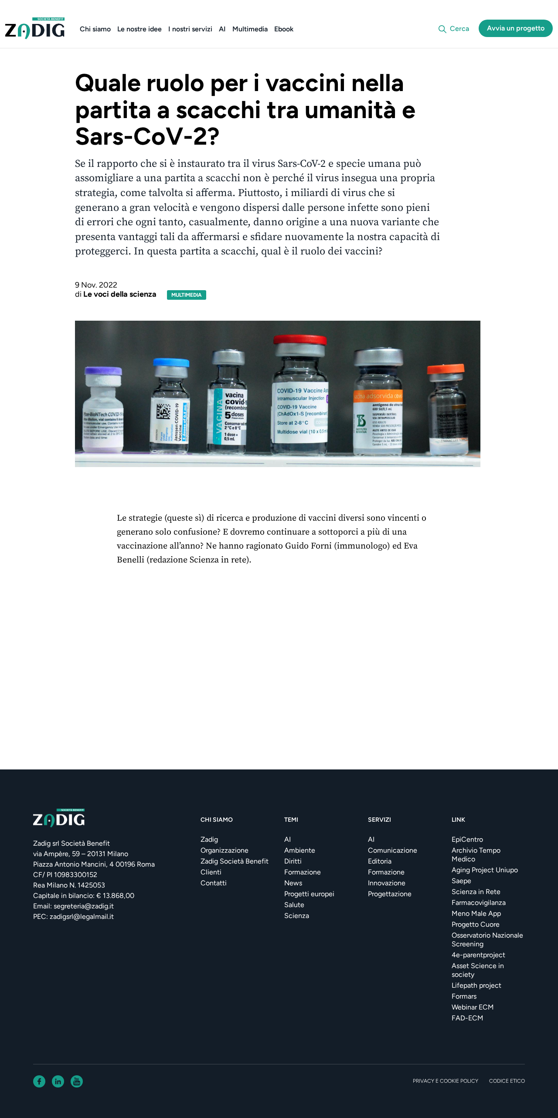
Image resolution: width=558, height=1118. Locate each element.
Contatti (214, 883)
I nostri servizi (190, 29)
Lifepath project (476, 985)
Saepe (461, 881)
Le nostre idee (139, 29)
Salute (294, 905)
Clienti (211, 872)
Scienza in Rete (476, 892)
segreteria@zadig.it (84, 906)
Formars (464, 996)
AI (222, 29)
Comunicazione (392, 850)
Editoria (379, 861)
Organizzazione (224, 850)
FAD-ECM (467, 1018)
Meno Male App (476, 913)
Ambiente (299, 850)
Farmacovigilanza (479, 902)
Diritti (293, 861)
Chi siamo (95, 29)
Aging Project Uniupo (485, 870)
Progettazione (390, 894)
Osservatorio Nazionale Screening (487, 939)
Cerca (459, 28)
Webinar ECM (473, 1007)
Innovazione (386, 883)
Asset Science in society (478, 970)
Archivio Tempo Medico (476, 854)
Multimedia (250, 29)
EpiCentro (467, 839)
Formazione (302, 872)
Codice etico (507, 1081)
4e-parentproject (478, 955)
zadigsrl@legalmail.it (82, 916)
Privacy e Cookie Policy (445, 1081)
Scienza (296, 915)
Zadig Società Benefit (235, 861)
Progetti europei (309, 894)
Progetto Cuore (476, 924)
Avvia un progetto (515, 28)
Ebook (283, 29)
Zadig (209, 839)
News (293, 883)
